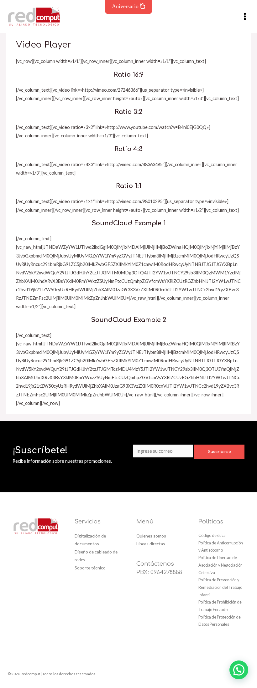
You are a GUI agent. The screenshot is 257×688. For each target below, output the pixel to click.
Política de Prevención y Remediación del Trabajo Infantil (220, 587)
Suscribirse (219, 452)
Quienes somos (151, 535)
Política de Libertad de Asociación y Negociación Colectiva (220, 565)
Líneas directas (150, 543)
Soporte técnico (90, 567)
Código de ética (212, 535)
